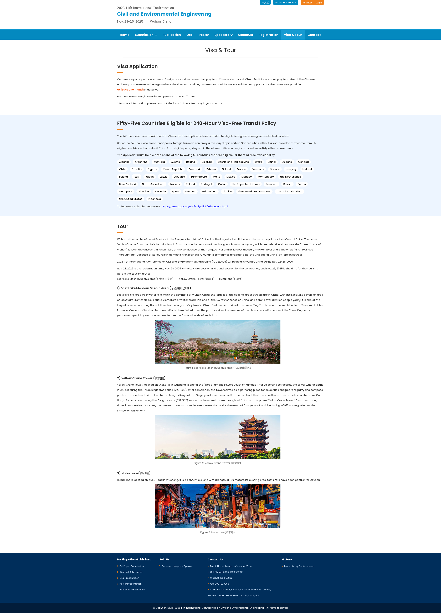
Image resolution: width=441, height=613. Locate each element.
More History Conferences (299, 566)
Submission (144, 35)
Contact (314, 35)
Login (319, 2)
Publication (172, 35)
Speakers (221, 35)
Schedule (245, 35)
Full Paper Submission (132, 566)
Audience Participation (132, 589)
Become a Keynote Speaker (177, 566)
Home (124, 35)
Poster (204, 35)
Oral (189, 35)
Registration (268, 35)
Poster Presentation (131, 583)
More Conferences (285, 2)
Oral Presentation (129, 578)
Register (307, 2)
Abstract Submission (131, 572)
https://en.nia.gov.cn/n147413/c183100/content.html (195, 206)
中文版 (265, 2)
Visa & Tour (293, 35)
